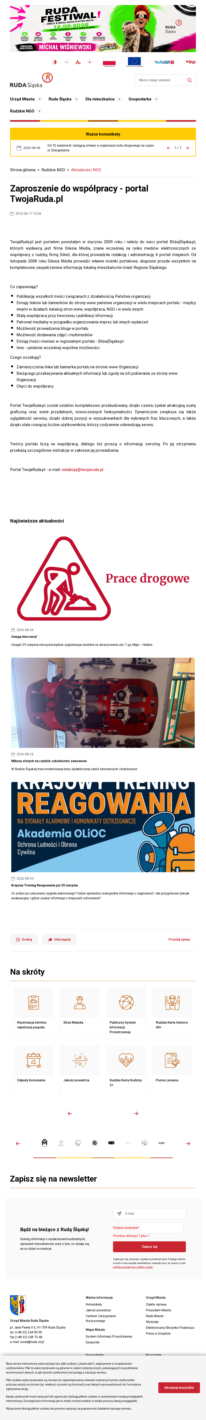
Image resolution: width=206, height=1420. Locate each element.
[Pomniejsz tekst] (67, 62)
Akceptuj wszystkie (179, 1388)
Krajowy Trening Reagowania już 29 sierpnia (103, 841)
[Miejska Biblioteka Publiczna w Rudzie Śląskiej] (94, 1142)
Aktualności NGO (86, 169)
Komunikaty (94, 1304)
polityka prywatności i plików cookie (133, 1267)
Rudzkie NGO (22, 111)
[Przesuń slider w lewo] (70, 1113)
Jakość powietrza (80, 1071)
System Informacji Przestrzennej (109, 1336)
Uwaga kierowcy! (103, 590)
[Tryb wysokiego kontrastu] (55, 62)
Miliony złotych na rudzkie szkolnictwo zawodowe (103, 714)
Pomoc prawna (172, 1071)
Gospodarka (140, 99)
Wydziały (152, 1322)
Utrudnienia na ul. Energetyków (100, 148)
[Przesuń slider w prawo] (136, 1113)
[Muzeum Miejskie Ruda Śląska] (78, 1142)
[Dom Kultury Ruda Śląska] (128, 1143)
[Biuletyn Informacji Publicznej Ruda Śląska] (190, 62)
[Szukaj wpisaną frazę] (190, 80)
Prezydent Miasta (158, 1310)
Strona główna (22, 169)
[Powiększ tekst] (90, 62)
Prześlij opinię (179, 939)
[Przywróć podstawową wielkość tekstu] (78, 62)
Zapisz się (149, 1247)
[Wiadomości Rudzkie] (144, 1143)
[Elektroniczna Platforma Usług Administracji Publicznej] (164, 62)
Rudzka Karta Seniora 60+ (172, 1013)
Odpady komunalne (33, 1071)
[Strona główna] (31, 80)
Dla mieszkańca (99, 99)
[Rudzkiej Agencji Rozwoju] (61, 1143)
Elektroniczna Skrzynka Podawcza (170, 1328)
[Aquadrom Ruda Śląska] (161, 1143)
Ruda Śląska (60, 99)
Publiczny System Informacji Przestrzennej (126, 1013)
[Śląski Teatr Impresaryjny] (111, 1143)
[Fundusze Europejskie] (134, 62)
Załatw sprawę (156, 1304)
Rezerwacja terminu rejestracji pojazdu (33, 1013)
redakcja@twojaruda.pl (82, 469)
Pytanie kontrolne (126, 1228)
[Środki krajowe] (109, 62)
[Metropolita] (44, 1142)
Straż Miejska (80, 1013)
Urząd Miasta (22, 99)
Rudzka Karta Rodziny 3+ (126, 1071)
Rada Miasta (154, 1316)
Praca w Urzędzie (158, 1333)
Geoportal (92, 1342)
